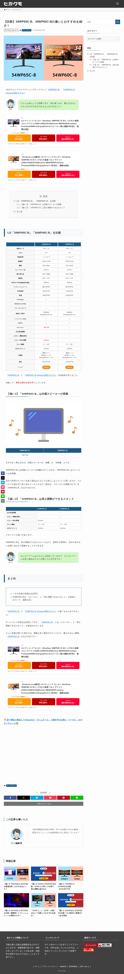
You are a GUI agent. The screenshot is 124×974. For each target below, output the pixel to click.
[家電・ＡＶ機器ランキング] (105, 946)
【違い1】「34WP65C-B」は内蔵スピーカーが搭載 (41, 204)
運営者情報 (73, 966)
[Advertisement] (43, 753)
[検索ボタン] (117, 4)
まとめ (20, 211)
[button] (10, 798)
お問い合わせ (84, 966)
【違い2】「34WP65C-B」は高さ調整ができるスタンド (43, 208)
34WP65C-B (54, 90)
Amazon (46, 367)
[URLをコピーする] (3, 501)
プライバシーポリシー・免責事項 (54, 966)
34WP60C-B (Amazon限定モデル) (40, 375)
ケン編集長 (16, 843)
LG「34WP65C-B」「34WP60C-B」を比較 (36, 201)
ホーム (37, 966)
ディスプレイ (26, 30)
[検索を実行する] (117, 22)
